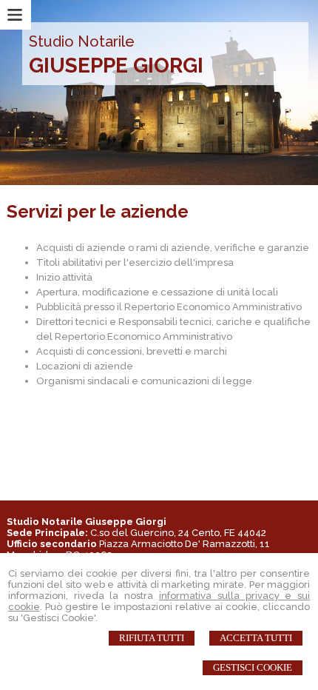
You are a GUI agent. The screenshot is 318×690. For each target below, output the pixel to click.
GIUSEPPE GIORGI (116, 65)
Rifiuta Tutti (151, 637)
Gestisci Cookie (252, 667)
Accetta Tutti (256, 637)
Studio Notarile (82, 41)
